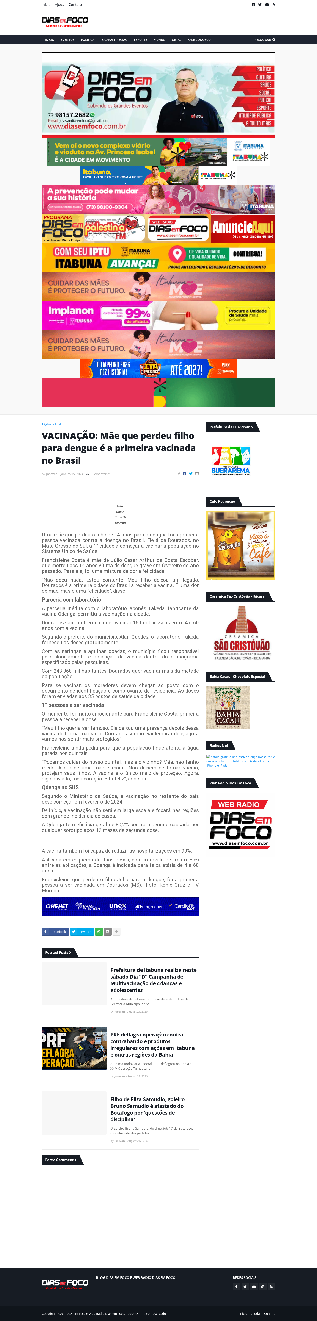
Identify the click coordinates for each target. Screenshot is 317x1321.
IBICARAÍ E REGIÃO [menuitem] (114, 40)
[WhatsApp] (99, 932)
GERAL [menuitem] (176, 40)
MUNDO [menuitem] (159, 40)
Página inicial (51, 424)
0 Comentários (100, 474)
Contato (75, 4)
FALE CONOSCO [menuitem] (199, 40)
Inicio (46, 4)
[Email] (197, 473)
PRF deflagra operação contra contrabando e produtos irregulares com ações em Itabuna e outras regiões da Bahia (152, 1044)
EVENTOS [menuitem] (67, 40)
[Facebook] (184, 473)
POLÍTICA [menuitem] (87, 40)
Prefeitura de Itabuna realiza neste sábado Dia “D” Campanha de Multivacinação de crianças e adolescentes (153, 979)
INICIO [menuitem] (49, 40)
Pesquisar (262, 40)
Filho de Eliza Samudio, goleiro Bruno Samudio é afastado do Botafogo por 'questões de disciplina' (147, 1109)
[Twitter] (191, 473)
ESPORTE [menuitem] (140, 40)
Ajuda (59, 4)
